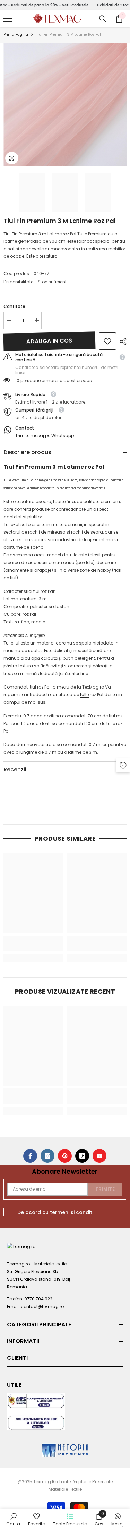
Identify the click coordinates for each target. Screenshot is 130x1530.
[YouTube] (99, 1156)
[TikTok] (82, 1156)
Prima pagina (15, 34)
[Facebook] (30, 1156)
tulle (84, 695)
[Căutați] (102, 19)
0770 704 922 (38, 1299)
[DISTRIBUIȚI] (121, 341)
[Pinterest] (65, 1156)
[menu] (7, 19)
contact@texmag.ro (42, 1306)
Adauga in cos (49, 341)
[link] (107, 341)
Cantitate (14, 306)
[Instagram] (47, 1156)
